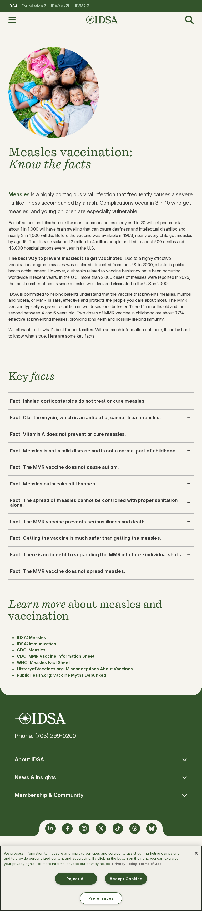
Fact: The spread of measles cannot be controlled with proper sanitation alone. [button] (94, 503)
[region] (101, 878)
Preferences (101, 898)
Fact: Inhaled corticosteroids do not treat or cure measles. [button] (78, 401)
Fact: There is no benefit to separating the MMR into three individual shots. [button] (96, 554)
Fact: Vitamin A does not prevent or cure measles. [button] (68, 434)
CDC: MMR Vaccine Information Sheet (55, 656)
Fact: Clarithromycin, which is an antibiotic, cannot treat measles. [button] (85, 417)
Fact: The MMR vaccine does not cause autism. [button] (64, 467)
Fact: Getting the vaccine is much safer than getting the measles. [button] (85, 538)
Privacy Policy (124, 863)
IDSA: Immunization (36, 643)
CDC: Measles (31, 649)
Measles (19, 194)
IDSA (12, 6)
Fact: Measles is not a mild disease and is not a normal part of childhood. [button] (93, 451)
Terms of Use (149, 863)
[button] (15, 19)
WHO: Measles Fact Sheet (43, 662)
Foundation (32, 6)
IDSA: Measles (31, 637)
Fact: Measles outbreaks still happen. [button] (53, 483)
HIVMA (79, 6)
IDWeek (58, 6)
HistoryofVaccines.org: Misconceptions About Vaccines (75, 668)
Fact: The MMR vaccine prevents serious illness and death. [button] (78, 521)
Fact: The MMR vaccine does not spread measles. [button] (67, 571)
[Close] (196, 853)
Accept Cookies (126, 878)
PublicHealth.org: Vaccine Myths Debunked (61, 675)
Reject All (76, 878)
